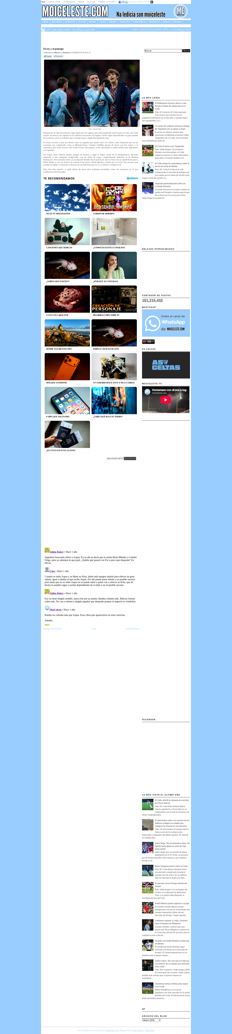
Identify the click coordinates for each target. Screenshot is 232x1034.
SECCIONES (57, 22)
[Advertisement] (116, 39)
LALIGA (102, 22)
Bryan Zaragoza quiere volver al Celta (171, 866)
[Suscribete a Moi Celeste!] (137, 2)
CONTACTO (70, 22)
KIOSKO (112, 22)
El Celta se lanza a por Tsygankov (169, 146)
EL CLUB (82, 22)
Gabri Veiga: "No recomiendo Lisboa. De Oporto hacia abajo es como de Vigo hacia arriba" (172, 846)
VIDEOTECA (125, 22)
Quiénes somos (54, 2)
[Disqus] (91, 504)
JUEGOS (46, 25)
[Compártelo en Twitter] (48, 58)
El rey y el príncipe (53, 49)
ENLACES (177, 22)
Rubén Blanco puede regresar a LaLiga (172, 903)
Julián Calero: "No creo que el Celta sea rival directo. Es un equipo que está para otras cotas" (172, 964)
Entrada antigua (133, 629)
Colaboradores (69, 2)
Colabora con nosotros (107, 2)
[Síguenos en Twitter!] (123, 2)
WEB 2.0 (166, 22)
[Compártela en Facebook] (58, 58)
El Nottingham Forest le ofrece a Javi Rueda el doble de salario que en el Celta (170, 106)
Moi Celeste (138, 1030)
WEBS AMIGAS (140, 22)
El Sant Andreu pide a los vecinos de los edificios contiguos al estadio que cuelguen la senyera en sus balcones (172, 823)
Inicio (43, 2)
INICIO (45, 22)
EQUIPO (92, 22)
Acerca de (91, 2)
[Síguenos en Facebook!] (120, 2)
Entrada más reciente (52, 629)
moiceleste (149, 1030)
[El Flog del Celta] (152, 2)
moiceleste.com (111, 1030)
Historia (81, 2)
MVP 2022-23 (154, 22)
